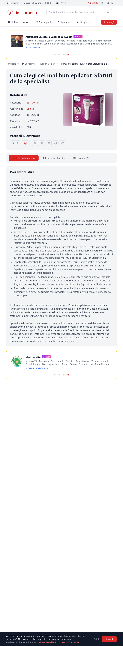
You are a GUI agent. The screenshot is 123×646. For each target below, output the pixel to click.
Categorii (65, 22)
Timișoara (11, 63)
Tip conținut (45, 22)
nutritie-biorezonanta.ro (38, 368)
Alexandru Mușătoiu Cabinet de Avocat (49, 36)
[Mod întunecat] (102, 3)
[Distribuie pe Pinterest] (55, 143)
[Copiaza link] (62, 143)
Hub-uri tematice (19, 22)
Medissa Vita (33, 357)
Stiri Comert (33, 102)
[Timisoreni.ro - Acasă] (24, 12)
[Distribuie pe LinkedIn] (49, 143)
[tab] (55, 54)
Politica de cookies (47, 642)
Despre (84, 22)
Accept (109, 639)
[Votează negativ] (26, 143)
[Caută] (108, 12)
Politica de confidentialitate (68, 642)
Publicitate (93, 2)
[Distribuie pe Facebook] (35, 143)
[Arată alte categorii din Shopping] (36, 64)
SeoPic (30, 108)
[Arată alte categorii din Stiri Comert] (57, 64)
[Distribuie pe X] (42, 143)
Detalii (97, 639)
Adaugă (110, 22)
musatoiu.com (34, 47)
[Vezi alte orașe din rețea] (18, 64)
